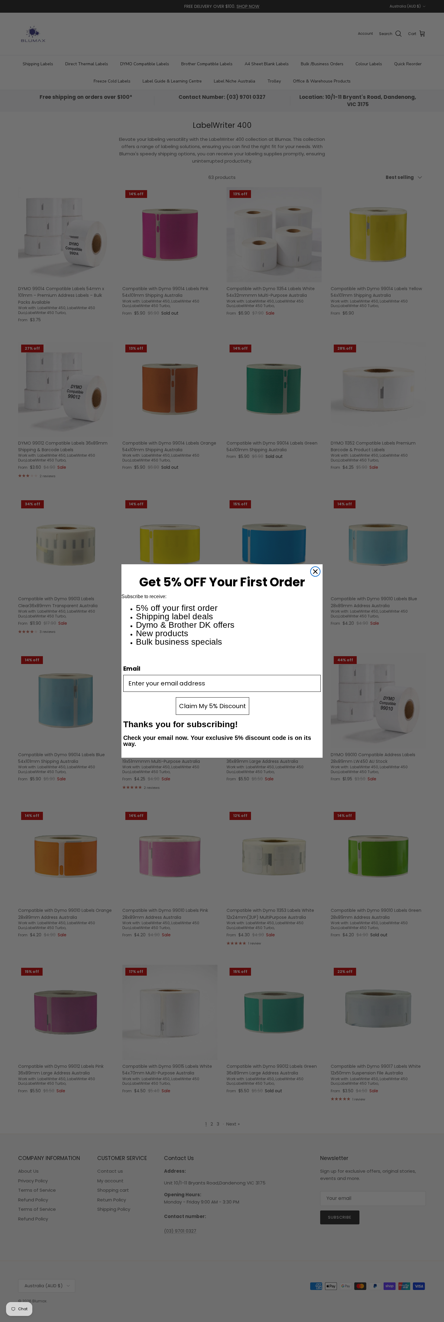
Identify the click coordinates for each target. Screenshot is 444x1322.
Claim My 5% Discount (212, 706)
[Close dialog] (315, 571)
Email (131, 668)
